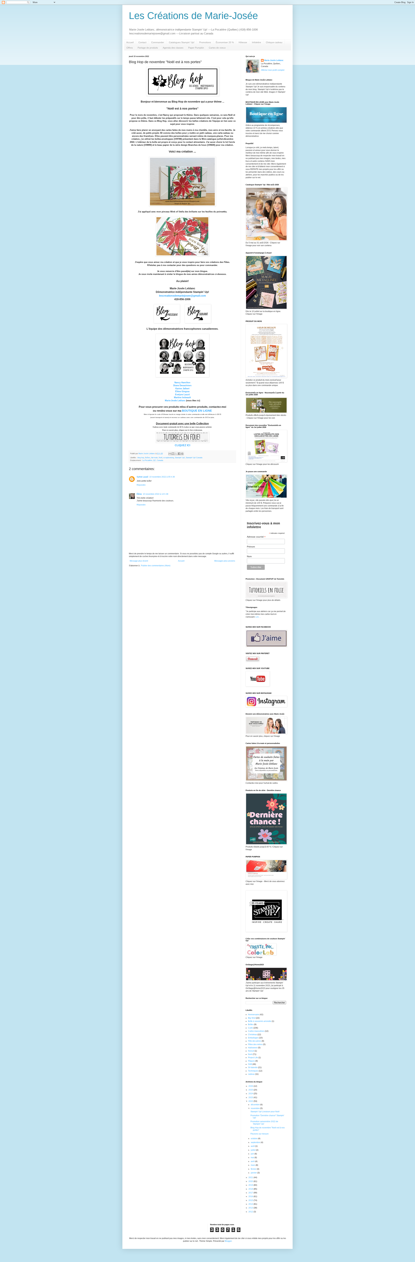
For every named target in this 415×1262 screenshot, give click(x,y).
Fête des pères (254, 1041)
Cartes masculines (256, 1031)
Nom (249, 556)
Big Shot (251, 1018)
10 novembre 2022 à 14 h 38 (155, 494)
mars (253, 1165)
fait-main (154, 458)
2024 (251, 1093)
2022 (251, 1101)
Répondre (141, 485)
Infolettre (256, 42)
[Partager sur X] (176, 453)
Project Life (253, 1057)
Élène (139, 494)
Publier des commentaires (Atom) (155, 565)
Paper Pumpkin (196, 47)
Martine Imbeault (182, 397)
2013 (251, 1208)
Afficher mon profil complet (272, 70)
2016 (251, 1196)
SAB (250, 1064)
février (254, 1169)
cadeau (251, 1074)
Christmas (252, 1034)
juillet (253, 1150)
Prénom (251, 546)
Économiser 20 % (225, 42)
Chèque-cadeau (274, 42)
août (253, 1146)
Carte (250, 1028)
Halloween (253, 1048)
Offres (129, 47)
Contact (142, 42)
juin (253, 1154)
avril (253, 1161)
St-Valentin (253, 1067)
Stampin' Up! (180, 458)
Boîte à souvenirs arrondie (259, 1021)
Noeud (251, 1051)
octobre (254, 1138)
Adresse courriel (256, 536)
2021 (251, 1177)
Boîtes (147, 458)
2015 (251, 1200)
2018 (251, 1189)
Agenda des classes (173, 47)
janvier (254, 1173)
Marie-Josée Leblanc (175, 400)
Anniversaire (253, 1014)
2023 (251, 1097)
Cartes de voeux (217, 47)
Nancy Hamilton (182, 382)
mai (253, 1157)
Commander (157, 42)
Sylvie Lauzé (142, 477)
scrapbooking (168, 458)
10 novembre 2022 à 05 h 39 (162, 477)
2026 (251, 1086)
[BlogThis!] (173, 453)
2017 (251, 1193)
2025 (251, 1090)
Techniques (253, 1071)
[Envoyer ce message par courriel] (170, 453)
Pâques (251, 1061)
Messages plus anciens (224, 561)
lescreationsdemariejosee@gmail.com (182, 295)
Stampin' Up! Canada (194, 458)
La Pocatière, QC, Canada (152, 460)
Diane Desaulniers (182, 385)
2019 (251, 1185)
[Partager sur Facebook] (179, 453)
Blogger (228, 1241)
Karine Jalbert (182, 388)
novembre (255, 1108)
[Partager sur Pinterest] (182, 453)
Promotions (205, 42)
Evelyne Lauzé (182, 394)
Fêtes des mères (255, 1044)
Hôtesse (243, 42)
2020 (251, 1181)
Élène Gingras (182, 391)
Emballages (253, 1038)
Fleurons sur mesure (259, 1134)
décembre (255, 1104)
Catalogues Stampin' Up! (181, 42)
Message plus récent (139, 561)
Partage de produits (148, 47)
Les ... (258, 617)
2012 (251, 1212)
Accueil (130, 42)
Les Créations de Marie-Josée (193, 15)
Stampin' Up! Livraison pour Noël (264, 1111)
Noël (160, 458)
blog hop (140, 458)
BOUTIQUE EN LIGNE (197, 410)
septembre (256, 1142)
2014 (251, 1204)
